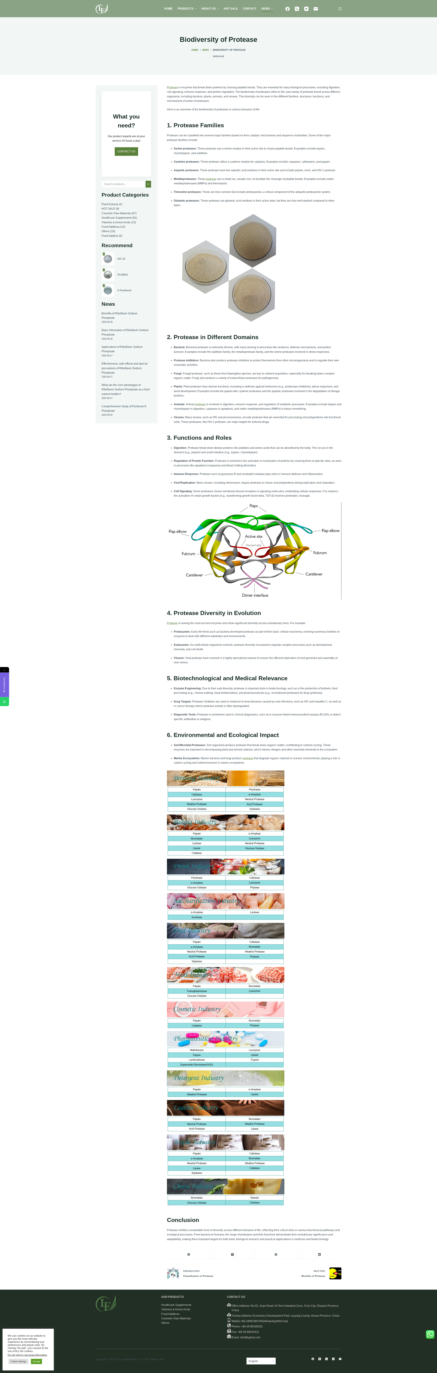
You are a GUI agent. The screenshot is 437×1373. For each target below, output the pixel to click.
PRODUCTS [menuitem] (185, 8)
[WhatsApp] (4, 701)
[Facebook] (287, 9)
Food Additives (170, 1314)
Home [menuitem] (168, 8)
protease (211, 178)
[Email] (316, 9)
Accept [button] (36, 1361)
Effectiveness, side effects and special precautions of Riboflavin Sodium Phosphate (124, 368)
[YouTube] (306, 9)
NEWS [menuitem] (266, 8)
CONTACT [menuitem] (249, 8)
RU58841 (122, 274)
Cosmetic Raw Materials (176, 1318)
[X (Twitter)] (232, 1254)
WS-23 (121, 258)
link (162, 1359)
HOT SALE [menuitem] (231, 8)
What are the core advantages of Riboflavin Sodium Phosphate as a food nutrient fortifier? (126, 389)
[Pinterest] (276, 1254)
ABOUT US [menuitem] (208, 8)
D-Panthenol (124, 290)
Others (165, 1322)
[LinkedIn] (319, 1254)
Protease (172, 87)
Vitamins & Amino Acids (175, 1309)
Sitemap (153, 1359)
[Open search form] (339, 8)
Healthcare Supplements (176, 1304)
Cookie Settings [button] (18, 1361)
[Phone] (297, 9)
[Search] (148, 184)
